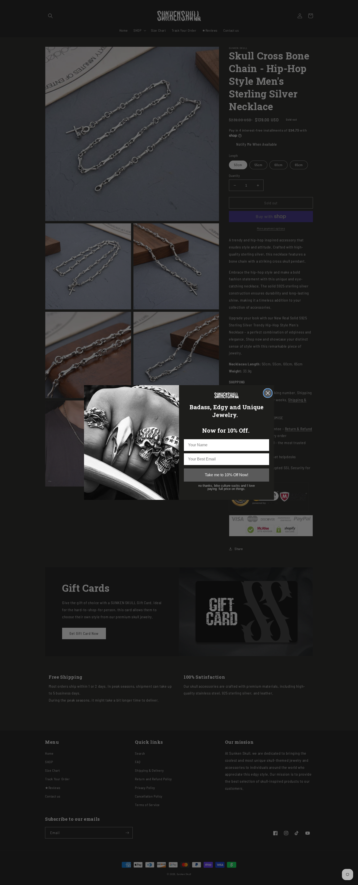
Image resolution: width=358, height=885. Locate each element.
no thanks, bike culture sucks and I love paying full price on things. (226, 487)
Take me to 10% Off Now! (226, 475)
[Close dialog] (268, 393)
